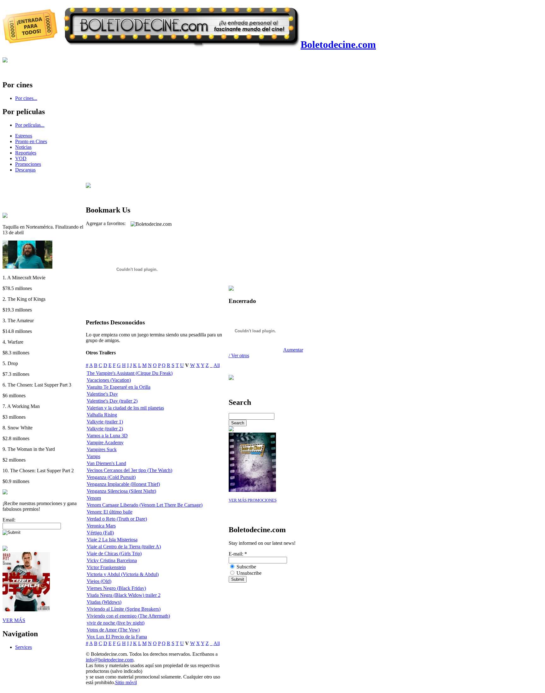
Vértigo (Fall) (100, 532)
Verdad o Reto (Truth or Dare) (117, 518)
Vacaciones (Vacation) (109, 380)
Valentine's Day (102, 394)
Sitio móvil (126, 682)
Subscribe (245, 566)
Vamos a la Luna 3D (107, 435)
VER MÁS (14, 620)
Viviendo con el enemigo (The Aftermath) (128, 616)
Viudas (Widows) (104, 602)
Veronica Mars (101, 525)
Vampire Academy (105, 442)
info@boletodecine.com (109, 659)
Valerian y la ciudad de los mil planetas (125, 408)
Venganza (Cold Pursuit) (111, 477)
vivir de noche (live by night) (115, 623)
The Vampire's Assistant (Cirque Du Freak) (130, 373)
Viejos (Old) (99, 581)
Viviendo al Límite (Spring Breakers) (124, 609)
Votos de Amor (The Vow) (113, 629)
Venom (94, 498)
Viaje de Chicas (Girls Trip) (114, 553)
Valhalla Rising (102, 414)
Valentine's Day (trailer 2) (112, 401)
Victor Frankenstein (106, 567)
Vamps (93, 456)
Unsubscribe (248, 573)
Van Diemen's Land (106, 463)
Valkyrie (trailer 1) (105, 421)
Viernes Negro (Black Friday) (116, 588)
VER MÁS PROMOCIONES (253, 500)
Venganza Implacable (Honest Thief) (123, 484)
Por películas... (29, 125)
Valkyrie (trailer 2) (105, 428)
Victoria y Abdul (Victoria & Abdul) (123, 574)
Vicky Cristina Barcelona (112, 560)
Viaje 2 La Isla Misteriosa (112, 539)
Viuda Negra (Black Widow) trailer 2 (124, 595)
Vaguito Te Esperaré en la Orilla (118, 387)
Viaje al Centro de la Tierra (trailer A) (124, 546)
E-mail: (238, 553)
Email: (9, 519)
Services (23, 647)
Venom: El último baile (109, 512)
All (217, 365)
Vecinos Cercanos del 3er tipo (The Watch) (129, 470)
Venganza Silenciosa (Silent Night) (121, 491)
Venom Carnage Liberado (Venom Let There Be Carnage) (144, 505)
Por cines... (26, 98)
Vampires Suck (102, 449)
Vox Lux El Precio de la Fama (117, 636)
